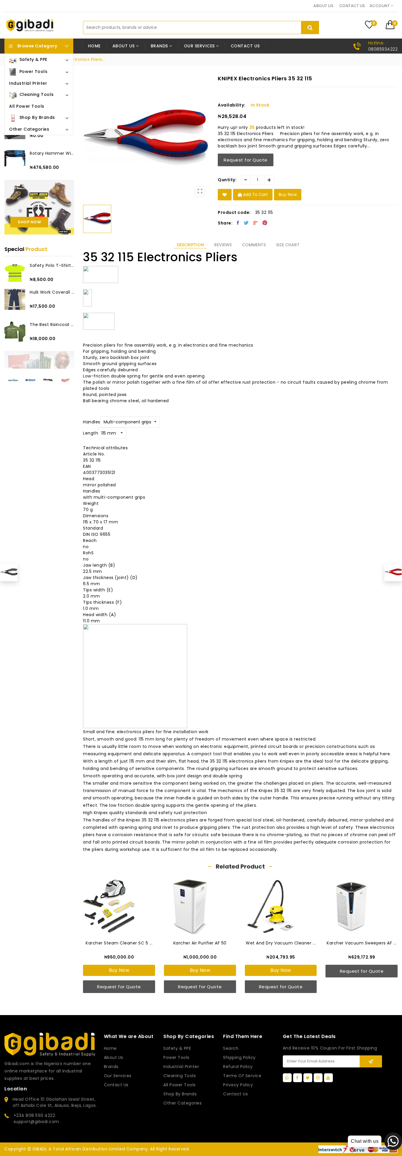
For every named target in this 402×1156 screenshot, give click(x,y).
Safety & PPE (177, 1048)
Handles (91, 422)
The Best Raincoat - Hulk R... (52, 324)
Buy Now (119, 970)
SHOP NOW (29, 222)
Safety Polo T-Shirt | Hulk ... (52, 265)
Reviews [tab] (223, 245)
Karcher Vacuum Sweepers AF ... (361, 943)
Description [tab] (190, 245)
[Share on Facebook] (238, 222)
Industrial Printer (181, 1066)
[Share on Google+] (255, 222)
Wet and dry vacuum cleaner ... (281, 943)
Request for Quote (246, 160)
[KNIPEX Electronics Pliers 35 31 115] (393, 572)
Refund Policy (238, 1066)
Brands (111, 1066)
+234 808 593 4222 (34, 1115)
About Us (113, 1057)
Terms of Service (242, 1076)
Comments (254, 245)
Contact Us (235, 1094)
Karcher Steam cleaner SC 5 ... (119, 943)
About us (323, 6)
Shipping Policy (239, 1057)
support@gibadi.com (36, 1122)
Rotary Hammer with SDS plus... (52, 153)
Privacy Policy (238, 1085)
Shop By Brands (180, 1094)
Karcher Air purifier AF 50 (200, 943)
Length (90, 433)
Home (94, 46)
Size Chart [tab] (288, 245)
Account (380, 6)
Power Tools (176, 1057)
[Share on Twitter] (246, 222)
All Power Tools (179, 1085)
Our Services (118, 1076)
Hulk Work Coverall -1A (52, 292)
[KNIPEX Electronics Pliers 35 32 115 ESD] (9, 572)
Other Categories (182, 1103)
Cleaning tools (179, 1076)
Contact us (352, 6)
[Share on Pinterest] (265, 222)
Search (230, 1048)
